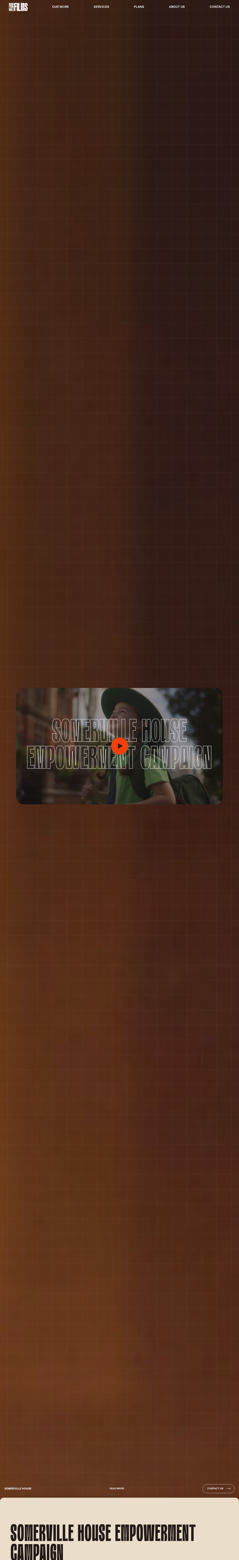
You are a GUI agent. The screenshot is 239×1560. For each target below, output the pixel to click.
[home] (18, 7)
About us (177, 7)
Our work (60, 7)
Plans (139, 7)
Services (101, 7)
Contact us (220, 7)
